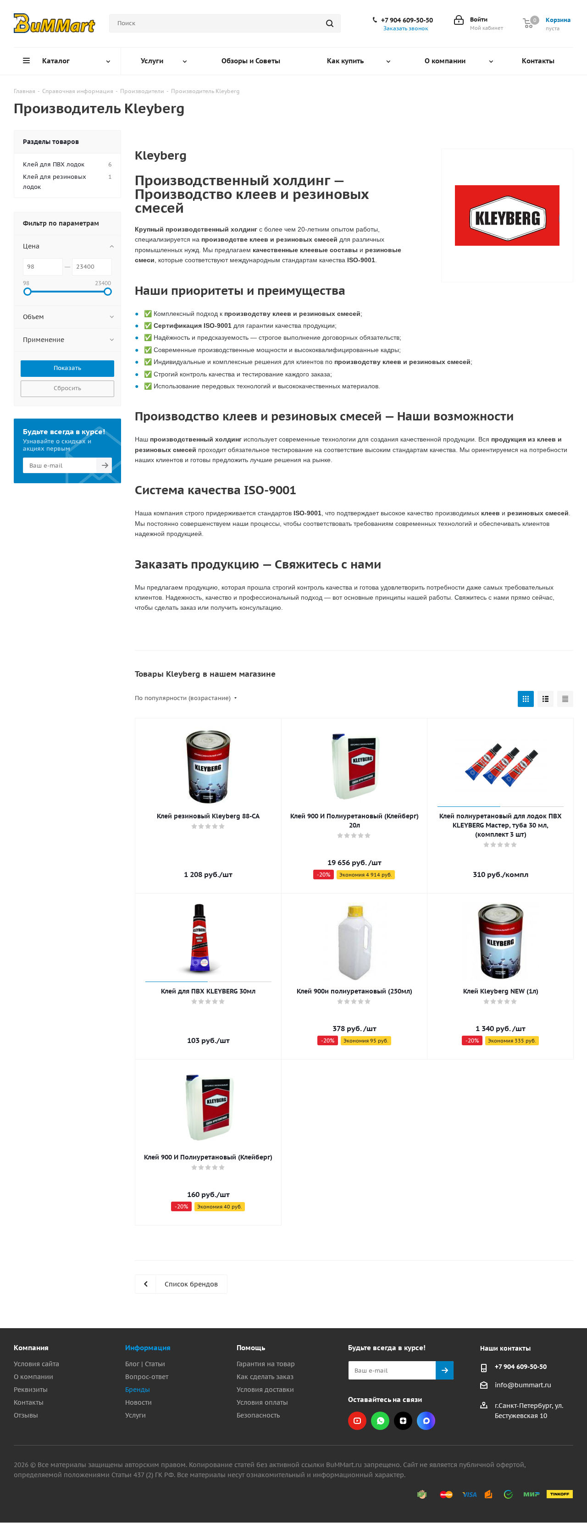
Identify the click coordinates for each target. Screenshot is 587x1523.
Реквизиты (31, 1389)
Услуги (135, 1415)
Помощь (251, 1347)
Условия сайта (36, 1364)
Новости (138, 1402)
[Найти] (330, 23)
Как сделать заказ (265, 1377)
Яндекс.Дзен (403, 1421)
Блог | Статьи (145, 1364)
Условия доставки (265, 1389)
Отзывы (26, 1415)
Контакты (29, 1402)
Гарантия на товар (266, 1364)
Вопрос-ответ (146, 1377)
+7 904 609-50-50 (407, 20)
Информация (148, 1347)
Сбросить (67, 388)
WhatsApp (380, 1421)
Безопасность (258, 1415)
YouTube (357, 1421)
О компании (33, 1377)
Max (426, 1421)
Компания (31, 1347)
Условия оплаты (262, 1402)
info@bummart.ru (523, 1385)
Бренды (137, 1389)
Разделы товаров (51, 142)
